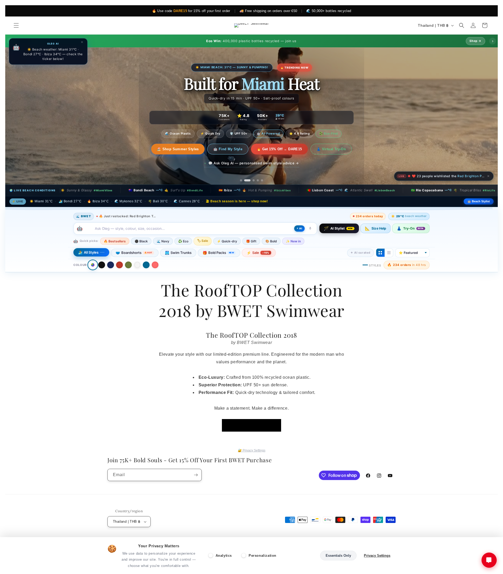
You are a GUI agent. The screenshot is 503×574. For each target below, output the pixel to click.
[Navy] (110, 264)
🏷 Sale (202, 240)
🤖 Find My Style (222, 149)
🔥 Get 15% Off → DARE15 (274, 149)
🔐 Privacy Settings (251, 450)
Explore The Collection (251, 425)
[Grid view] (380, 252)
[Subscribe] (195, 475)
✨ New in (293, 241)
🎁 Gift (251, 241)
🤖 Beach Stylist (478, 201)
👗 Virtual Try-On (325, 149)
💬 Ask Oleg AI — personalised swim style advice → (253, 163)
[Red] (119, 264)
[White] (137, 264)
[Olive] (128, 264)
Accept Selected (300, 556)
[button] (16, 25)
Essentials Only (338, 556)
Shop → (475, 41)
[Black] (101, 264)
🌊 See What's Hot (177, 149)
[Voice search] (310, 228)
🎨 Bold (271, 241)
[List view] (389, 252)
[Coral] (155, 264)
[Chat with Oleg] (489, 560)
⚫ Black (141, 241)
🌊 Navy (163, 241)
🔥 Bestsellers (115, 241)
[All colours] (93, 265)
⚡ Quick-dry (227, 241)
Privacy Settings (377, 556)
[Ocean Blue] (146, 264)
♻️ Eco (183, 241)
